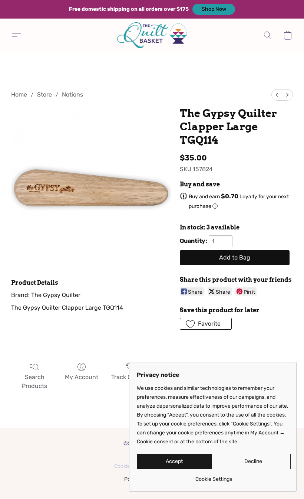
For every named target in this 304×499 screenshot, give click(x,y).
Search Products (34, 381)
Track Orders (128, 377)
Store (44, 94)
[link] (214, 476)
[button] (213, 9)
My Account (81, 377)
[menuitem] (277, 94)
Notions (72, 94)
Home (19, 94)
